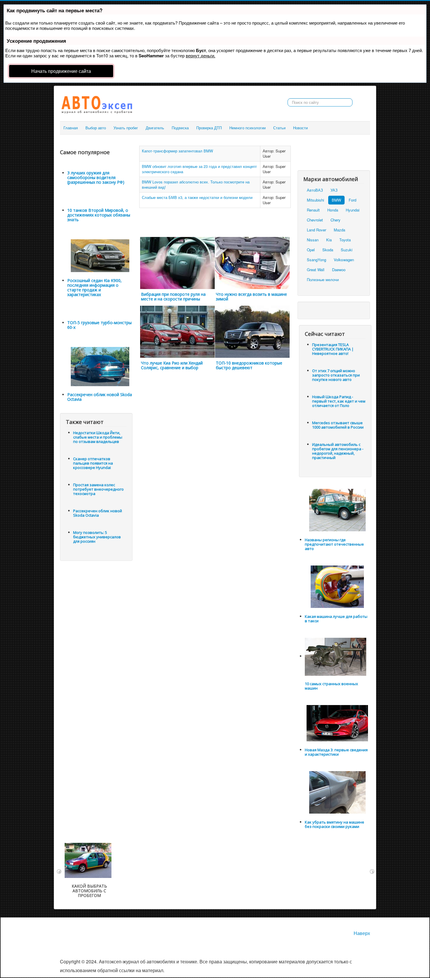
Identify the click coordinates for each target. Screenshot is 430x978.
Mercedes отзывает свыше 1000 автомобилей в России (338, 425)
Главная (70, 127)
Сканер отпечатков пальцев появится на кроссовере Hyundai (93, 463)
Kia (329, 240)
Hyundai (353, 210)
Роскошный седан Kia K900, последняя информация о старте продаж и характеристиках (94, 287)
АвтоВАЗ (315, 190)
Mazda (339, 230)
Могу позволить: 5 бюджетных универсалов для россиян (97, 537)
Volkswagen (344, 259)
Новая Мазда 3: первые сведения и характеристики (336, 752)
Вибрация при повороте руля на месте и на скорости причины (173, 296)
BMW (336, 200)
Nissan (313, 240)
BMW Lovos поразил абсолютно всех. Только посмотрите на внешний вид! (196, 184)
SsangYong (316, 259)
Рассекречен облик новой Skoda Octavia (99, 397)
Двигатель (155, 127)
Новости (300, 127)
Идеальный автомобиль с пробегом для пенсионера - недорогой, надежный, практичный (337, 451)
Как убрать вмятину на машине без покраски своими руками (334, 824)
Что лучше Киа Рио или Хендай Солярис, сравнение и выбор (172, 365)
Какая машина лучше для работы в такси (336, 618)
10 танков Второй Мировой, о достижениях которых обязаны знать (98, 214)
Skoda (327, 249)
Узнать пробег (125, 127)
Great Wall (315, 269)
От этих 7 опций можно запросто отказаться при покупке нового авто (336, 375)
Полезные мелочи (323, 279)
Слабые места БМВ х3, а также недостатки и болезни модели (197, 197)
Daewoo (338, 269)
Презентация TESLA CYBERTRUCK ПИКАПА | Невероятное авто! (333, 349)
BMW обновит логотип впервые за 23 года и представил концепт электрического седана (199, 169)
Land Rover (316, 230)
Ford (352, 200)
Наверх (362, 933)
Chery (335, 220)
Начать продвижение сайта (61, 71)
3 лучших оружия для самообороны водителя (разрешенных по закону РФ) (95, 177)
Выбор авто (95, 127)
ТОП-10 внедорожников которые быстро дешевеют (249, 365)
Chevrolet (315, 220)
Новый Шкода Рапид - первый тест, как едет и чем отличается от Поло (338, 401)
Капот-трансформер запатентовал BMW (177, 151)
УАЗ (334, 190)
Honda (332, 210)
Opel (311, 249)
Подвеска (180, 127)
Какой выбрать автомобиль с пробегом (89, 890)
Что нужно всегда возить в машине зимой (251, 296)
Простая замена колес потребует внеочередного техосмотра (98, 489)
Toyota (345, 240)
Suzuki (346, 249)
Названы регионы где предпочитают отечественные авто (334, 544)
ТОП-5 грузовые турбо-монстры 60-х (99, 325)
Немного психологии (247, 127)
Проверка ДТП (209, 127)
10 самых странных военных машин (331, 686)
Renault (313, 210)
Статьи (279, 127)
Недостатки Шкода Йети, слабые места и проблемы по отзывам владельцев (97, 437)
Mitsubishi (315, 200)
